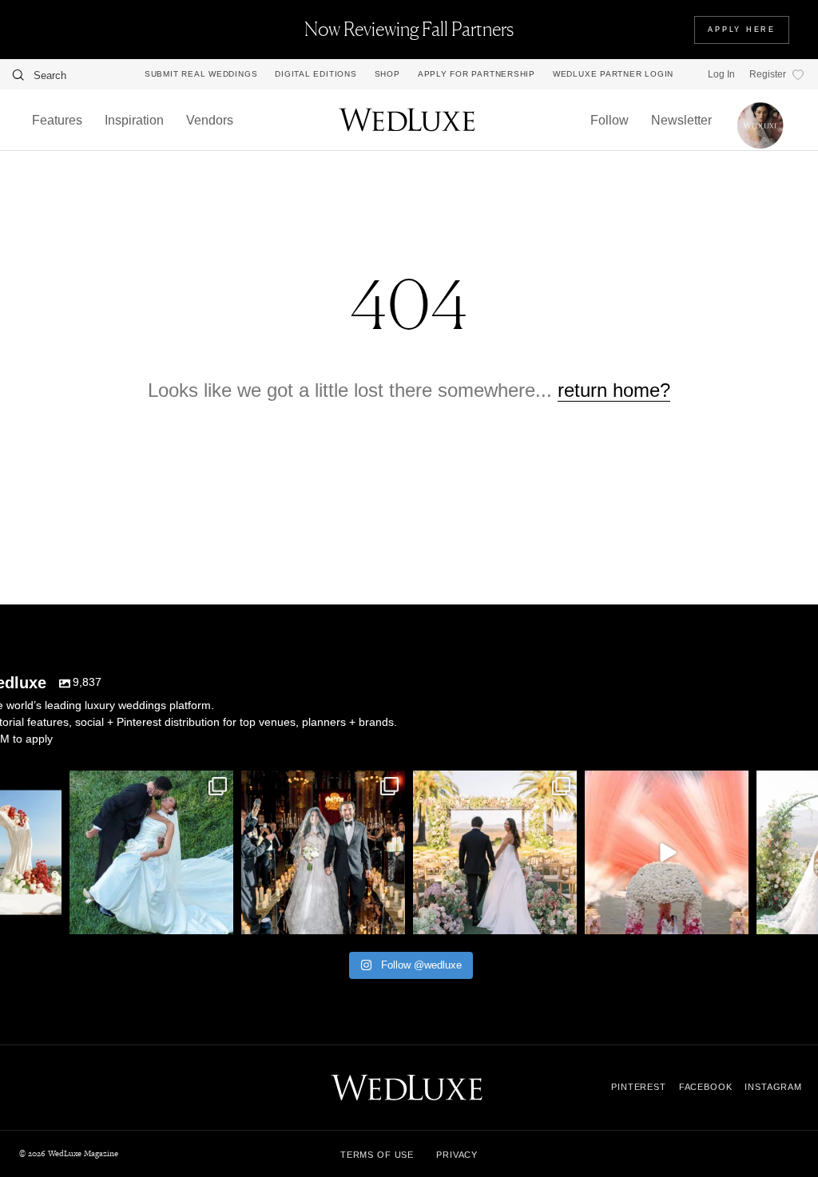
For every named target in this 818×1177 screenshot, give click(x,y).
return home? (614, 390)
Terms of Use (377, 1154)
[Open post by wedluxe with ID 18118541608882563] (323, 852)
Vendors (209, 120)
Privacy (457, 1154)
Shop (387, 74)
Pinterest (638, 1087)
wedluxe (149, 785)
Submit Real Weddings (201, 74)
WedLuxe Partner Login (613, 74)
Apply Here (742, 30)
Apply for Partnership (476, 74)
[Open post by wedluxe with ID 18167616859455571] (667, 852)
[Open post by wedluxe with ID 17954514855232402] (151, 852)
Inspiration (134, 120)
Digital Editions (315, 74)
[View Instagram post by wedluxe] (47, 919)
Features (57, 120)
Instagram (773, 1087)
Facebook (706, 1087)
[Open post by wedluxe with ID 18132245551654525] (495, 852)
